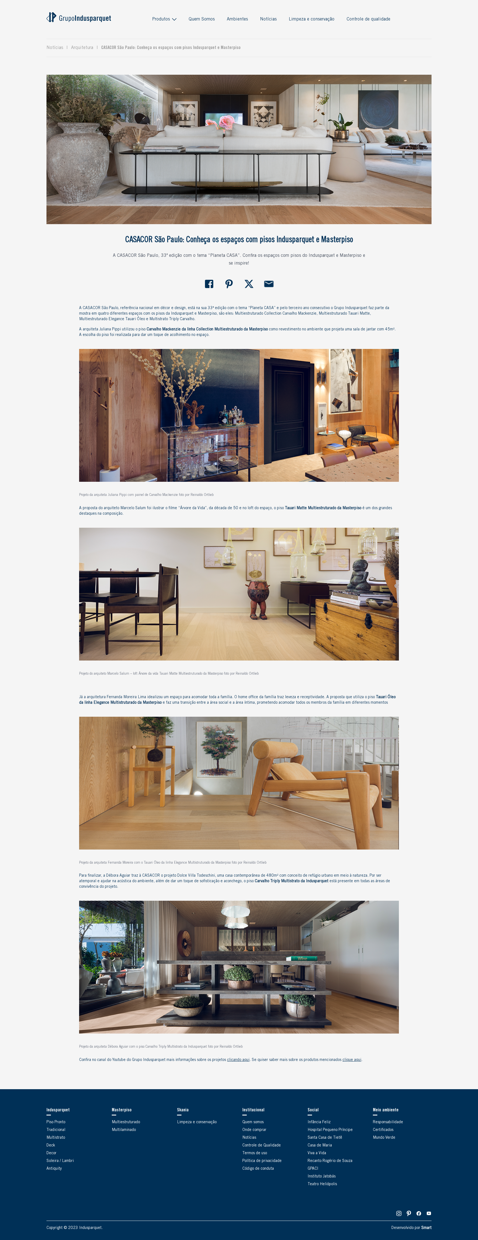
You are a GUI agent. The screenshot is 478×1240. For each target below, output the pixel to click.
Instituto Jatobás (322, 1177)
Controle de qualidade (368, 19)
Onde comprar (254, 1130)
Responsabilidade (388, 1122)
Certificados (383, 1130)
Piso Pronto (55, 1122)
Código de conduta (258, 1169)
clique (351, 1060)
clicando (238, 1060)
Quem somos (253, 1122)
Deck (50, 1146)
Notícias (268, 19)
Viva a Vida (317, 1153)
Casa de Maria (320, 1146)
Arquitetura (82, 48)
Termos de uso (254, 1153)
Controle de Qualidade (261, 1146)
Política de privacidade (262, 1161)
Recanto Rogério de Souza (330, 1161)
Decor (51, 1153)
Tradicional (55, 1130)
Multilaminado (124, 1130)
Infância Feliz (319, 1122)
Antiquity (54, 1169)
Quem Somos (202, 19)
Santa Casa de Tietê (325, 1138)
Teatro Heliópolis (322, 1184)
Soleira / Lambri (60, 1161)
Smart (426, 1228)
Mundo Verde (384, 1138)
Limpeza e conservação (311, 19)
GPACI (313, 1169)
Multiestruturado (126, 1122)
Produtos (161, 19)
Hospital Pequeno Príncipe (330, 1130)
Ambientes (237, 19)
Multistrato (55, 1138)
